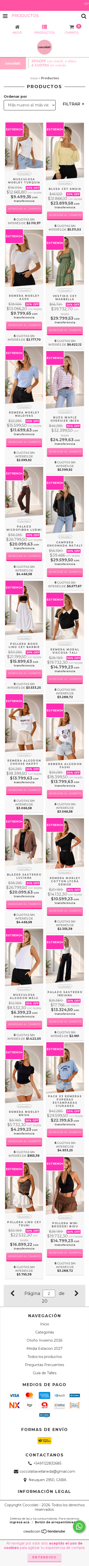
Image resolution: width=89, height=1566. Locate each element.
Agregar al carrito (24, 208)
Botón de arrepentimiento (57, 1522)
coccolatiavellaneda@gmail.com (47, 1471)
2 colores (24, 638)
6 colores (24, 1106)
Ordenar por (15, 96)
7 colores (24, 290)
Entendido (44, 1557)
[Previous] (12, 1292)
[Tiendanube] (44, 1533)
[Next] (76, 1292)
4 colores (65, 986)
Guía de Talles (44, 1373)
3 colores (24, 1216)
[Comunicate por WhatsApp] (79, 1526)
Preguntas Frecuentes (44, 1365)
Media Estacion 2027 (44, 1348)
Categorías (44, 1332)
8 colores (24, 174)
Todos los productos (44, 1356)
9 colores (65, 183)
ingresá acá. (20, 1522)
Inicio (34, 78)
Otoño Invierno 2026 (44, 1340)
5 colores (65, 412)
